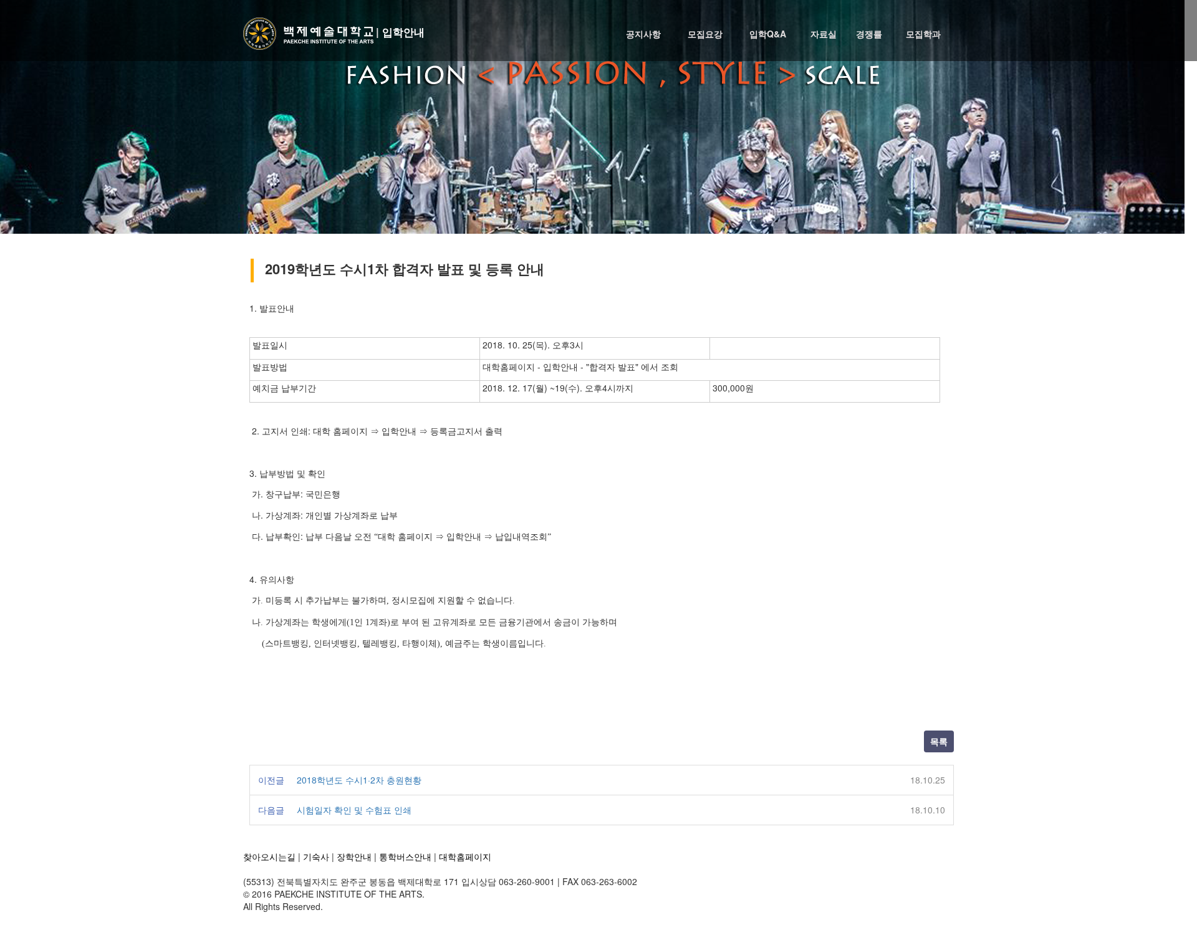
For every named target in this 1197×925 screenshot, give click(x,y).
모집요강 (705, 33)
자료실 (823, 33)
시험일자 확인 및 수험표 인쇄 (354, 809)
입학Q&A (767, 33)
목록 (939, 741)
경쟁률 (869, 33)
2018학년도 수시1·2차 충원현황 (359, 780)
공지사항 (643, 33)
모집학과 (923, 33)
